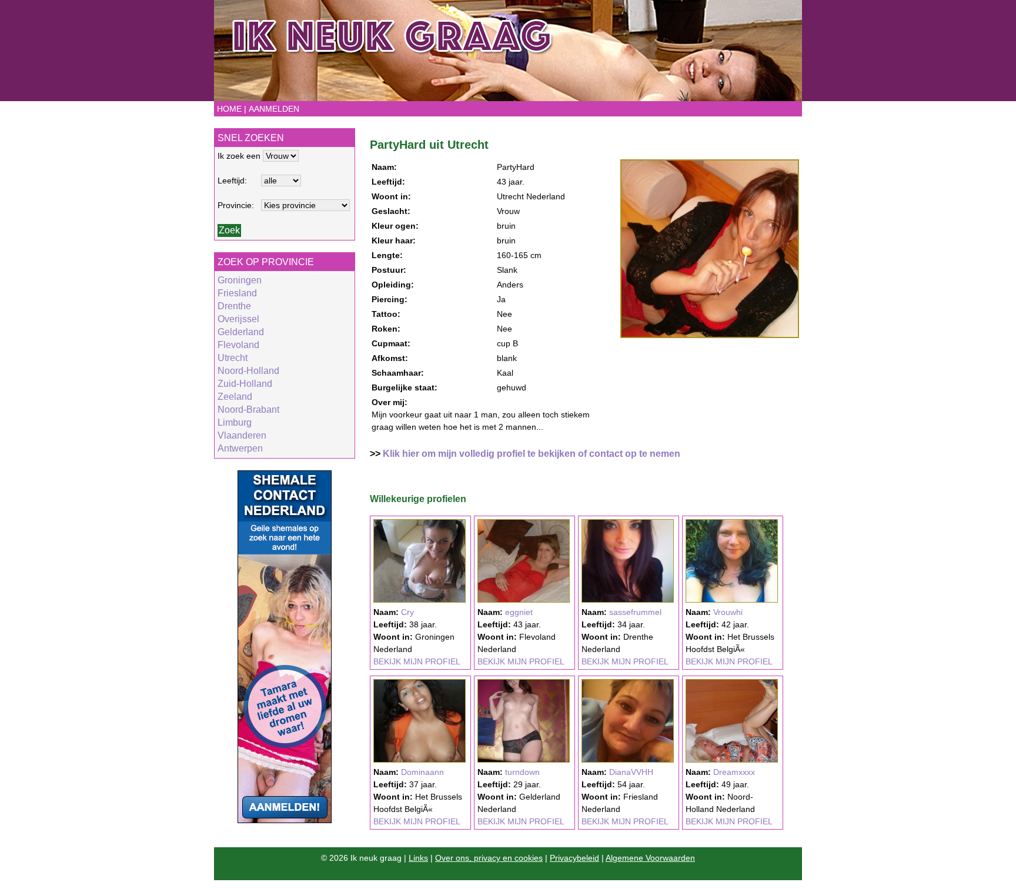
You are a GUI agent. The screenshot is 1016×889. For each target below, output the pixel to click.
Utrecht (233, 358)
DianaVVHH (631, 772)
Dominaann (422, 772)
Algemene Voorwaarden (650, 858)
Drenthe (234, 306)
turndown (522, 772)
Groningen (240, 280)
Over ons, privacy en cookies (489, 858)
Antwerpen (240, 448)
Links (418, 858)
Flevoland (238, 345)
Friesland (237, 293)
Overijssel (238, 319)
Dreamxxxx (734, 772)
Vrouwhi (728, 612)
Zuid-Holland (245, 384)
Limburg (235, 422)
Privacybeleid (574, 858)
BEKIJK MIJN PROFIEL (416, 661)
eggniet (519, 612)
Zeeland (235, 397)
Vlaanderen (242, 435)
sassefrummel (635, 612)
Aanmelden (274, 108)
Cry (407, 612)
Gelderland (241, 332)
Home (229, 108)
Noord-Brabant (248, 410)
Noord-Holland (248, 371)
